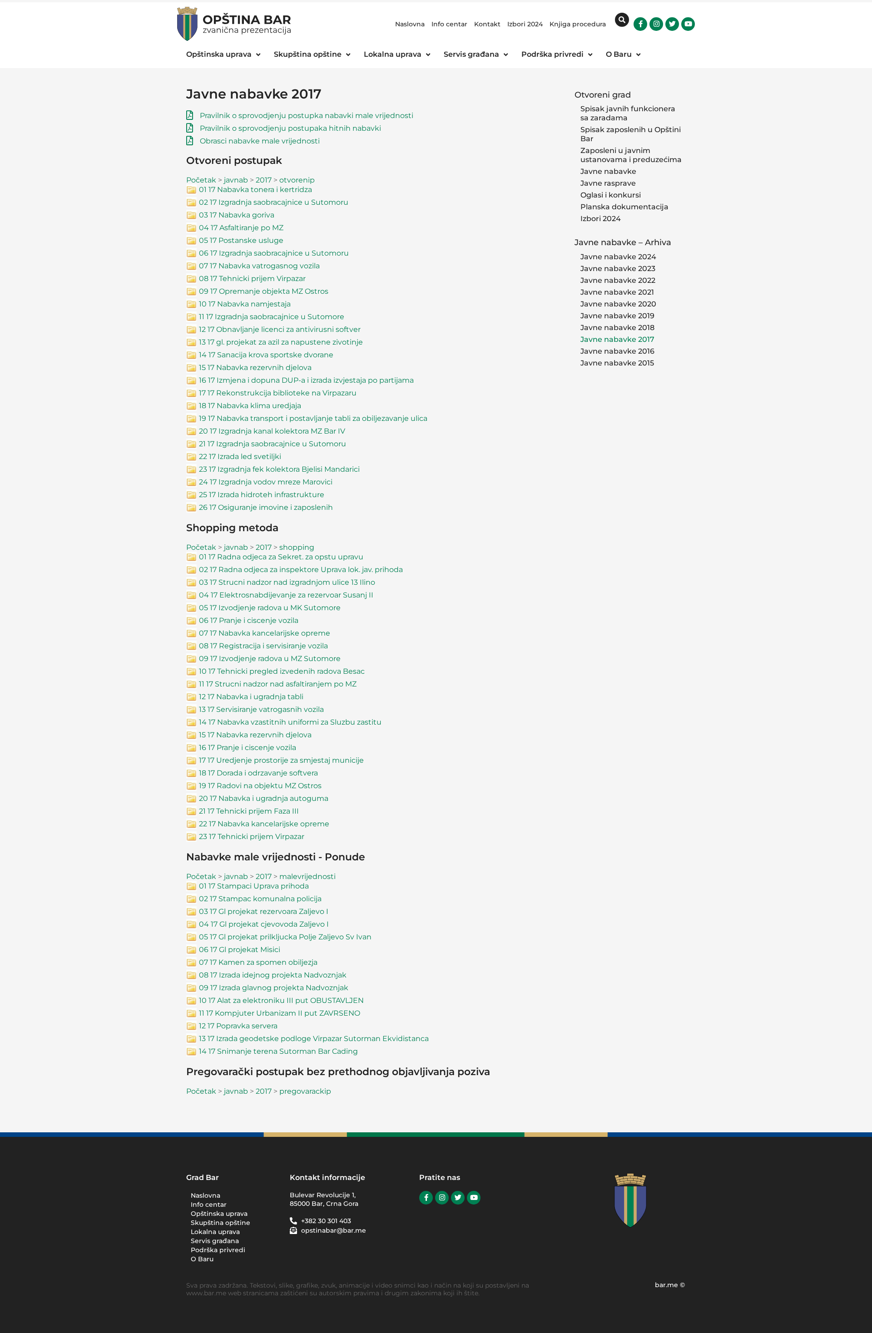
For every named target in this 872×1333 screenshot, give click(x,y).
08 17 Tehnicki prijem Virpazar (252, 278)
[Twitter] (672, 24)
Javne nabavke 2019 (617, 315)
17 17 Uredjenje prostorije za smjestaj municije (281, 760)
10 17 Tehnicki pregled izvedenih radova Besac (282, 671)
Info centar (449, 24)
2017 (264, 180)
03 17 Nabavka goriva (236, 215)
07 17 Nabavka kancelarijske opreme (264, 633)
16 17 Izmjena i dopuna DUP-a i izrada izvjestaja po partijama (306, 380)
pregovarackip (305, 1091)
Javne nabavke (608, 171)
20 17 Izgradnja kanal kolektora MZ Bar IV (272, 431)
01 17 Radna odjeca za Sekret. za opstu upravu (281, 557)
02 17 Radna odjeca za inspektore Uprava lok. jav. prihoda (301, 569)
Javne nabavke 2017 (617, 339)
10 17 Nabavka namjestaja (245, 304)
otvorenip (297, 180)
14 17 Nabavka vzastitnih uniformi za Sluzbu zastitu (290, 722)
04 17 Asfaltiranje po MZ (241, 227)
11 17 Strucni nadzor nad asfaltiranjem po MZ (278, 684)
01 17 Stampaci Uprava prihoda (254, 886)
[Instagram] (656, 24)
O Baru (202, 1259)
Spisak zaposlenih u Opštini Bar (630, 134)
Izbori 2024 (525, 24)
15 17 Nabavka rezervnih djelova (255, 367)
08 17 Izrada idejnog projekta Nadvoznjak (273, 975)
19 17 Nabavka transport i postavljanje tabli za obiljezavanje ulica (313, 418)
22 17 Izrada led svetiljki (240, 456)
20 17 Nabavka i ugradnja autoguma (263, 798)
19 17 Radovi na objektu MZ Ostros (260, 785)
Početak (201, 180)
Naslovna (410, 24)
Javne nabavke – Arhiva (623, 242)
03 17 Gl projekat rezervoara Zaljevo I (263, 911)
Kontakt (487, 24)
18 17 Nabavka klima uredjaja (250, 405)
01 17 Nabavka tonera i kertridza (255, 189)
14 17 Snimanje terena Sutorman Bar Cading (278, 1051)
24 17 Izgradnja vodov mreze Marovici (265, 482)
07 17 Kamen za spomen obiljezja (258, 962)
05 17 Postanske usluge (241, 240)
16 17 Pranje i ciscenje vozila (247, 747)
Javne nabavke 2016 (617, 351)
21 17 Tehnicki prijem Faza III (249, 811)
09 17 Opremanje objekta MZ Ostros (263, 291)
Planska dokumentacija (624, 206)
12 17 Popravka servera (238, 1026)
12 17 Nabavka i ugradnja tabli (251, 696)
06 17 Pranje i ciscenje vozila (248, 620)
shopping (296, 547)
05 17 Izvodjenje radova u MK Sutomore (270, 607)
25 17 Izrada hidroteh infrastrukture (261, 494)
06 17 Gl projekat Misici (239, 949)
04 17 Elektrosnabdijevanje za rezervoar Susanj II (286, 595)
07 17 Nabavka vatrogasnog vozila (259, 266)
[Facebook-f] (640, 24)
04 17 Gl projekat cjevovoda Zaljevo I (264, 924)
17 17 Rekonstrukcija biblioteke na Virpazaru (278, 393)
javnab (236, 180)
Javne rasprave (608, 183)
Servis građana (215, 1241)
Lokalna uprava (215, 1232)
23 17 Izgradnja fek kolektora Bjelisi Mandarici (279, 469)
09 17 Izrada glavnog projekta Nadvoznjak (273, 987)
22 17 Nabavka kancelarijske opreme (264, 824)
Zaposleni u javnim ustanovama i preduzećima (631, 155)
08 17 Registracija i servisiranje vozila (263, 646)
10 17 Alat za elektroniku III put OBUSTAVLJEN (281, 1000)
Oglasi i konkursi (610, 195)
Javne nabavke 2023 (617, 268)
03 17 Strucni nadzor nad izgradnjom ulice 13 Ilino (287, 582)
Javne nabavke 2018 (617, 327)
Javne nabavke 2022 (617, 280)
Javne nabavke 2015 (617, 363)
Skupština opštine (220, 1223)
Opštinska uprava (219, 1214)
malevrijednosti (307, 876)
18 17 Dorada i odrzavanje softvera (258, 773)
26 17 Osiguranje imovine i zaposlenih (266, 507)
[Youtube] (688, 24)
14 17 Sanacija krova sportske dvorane (266, 355)
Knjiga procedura (578, 24)
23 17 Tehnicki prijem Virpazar (251, 836)
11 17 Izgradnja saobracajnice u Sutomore (271, 316)
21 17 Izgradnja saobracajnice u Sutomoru (272, 443)
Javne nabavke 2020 (618, 304)
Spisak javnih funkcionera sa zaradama (627, 113)
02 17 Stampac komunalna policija (260, 898)
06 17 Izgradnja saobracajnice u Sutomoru (274, 253)
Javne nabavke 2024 (618, 256)
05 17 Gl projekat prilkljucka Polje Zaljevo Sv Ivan (285, 937)
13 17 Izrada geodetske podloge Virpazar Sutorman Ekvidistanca (314, 1038)
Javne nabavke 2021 (617, 292)
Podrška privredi (218, 1250)
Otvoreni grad (603, 94)
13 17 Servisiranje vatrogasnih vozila (261, 709)
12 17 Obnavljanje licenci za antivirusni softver (280, 329)
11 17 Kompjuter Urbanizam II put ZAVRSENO (279, 1013)
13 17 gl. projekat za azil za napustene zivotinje (281, 342)
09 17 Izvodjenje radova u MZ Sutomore (270, 658)
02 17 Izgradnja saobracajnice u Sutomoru (273, 202)
